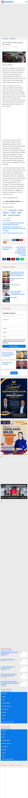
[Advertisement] (14, 22)
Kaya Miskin (14, 297)
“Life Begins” (5, 230)
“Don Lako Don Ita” (16, 284)
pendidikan (5, 709)
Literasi (21, 210)
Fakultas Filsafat (6, 706)
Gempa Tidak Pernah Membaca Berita (12, 233)
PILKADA (13, 212)
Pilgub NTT (6, 212)
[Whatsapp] (22, 259)
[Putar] (2, 497)
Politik (19, 212)
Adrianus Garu (13, 210)
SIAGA (4, 215)
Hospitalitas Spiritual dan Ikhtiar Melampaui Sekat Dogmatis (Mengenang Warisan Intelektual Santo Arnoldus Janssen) (18, 275)
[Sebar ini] (4, 259)
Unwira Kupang (6, 703)
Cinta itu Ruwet (6, 220)
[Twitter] (17, 240)
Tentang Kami (19, 765)
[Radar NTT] (7, 1)
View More (14, 373)
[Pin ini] (13, 259)
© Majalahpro (4, 765)
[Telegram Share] (17, 259)
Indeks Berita (12, 765)
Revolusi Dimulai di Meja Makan (7, 247)
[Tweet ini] (9, 259)
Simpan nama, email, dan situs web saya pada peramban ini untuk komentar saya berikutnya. (13, 341)
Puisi (3, 718)
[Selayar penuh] (25, 497)
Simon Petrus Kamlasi (14, 215)
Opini (3, 700)
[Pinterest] (21, 240)
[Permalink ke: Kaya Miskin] (6, 299)
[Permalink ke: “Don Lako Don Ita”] (6, 287)
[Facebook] (14, 240)
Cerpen (4, 715)
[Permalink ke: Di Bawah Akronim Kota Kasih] (6, 280)
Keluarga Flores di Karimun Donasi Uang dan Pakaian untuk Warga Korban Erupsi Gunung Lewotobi (20, 250)
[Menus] (26, 1)
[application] (14, 491)
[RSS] (4, 242)
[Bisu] (23, 497)
